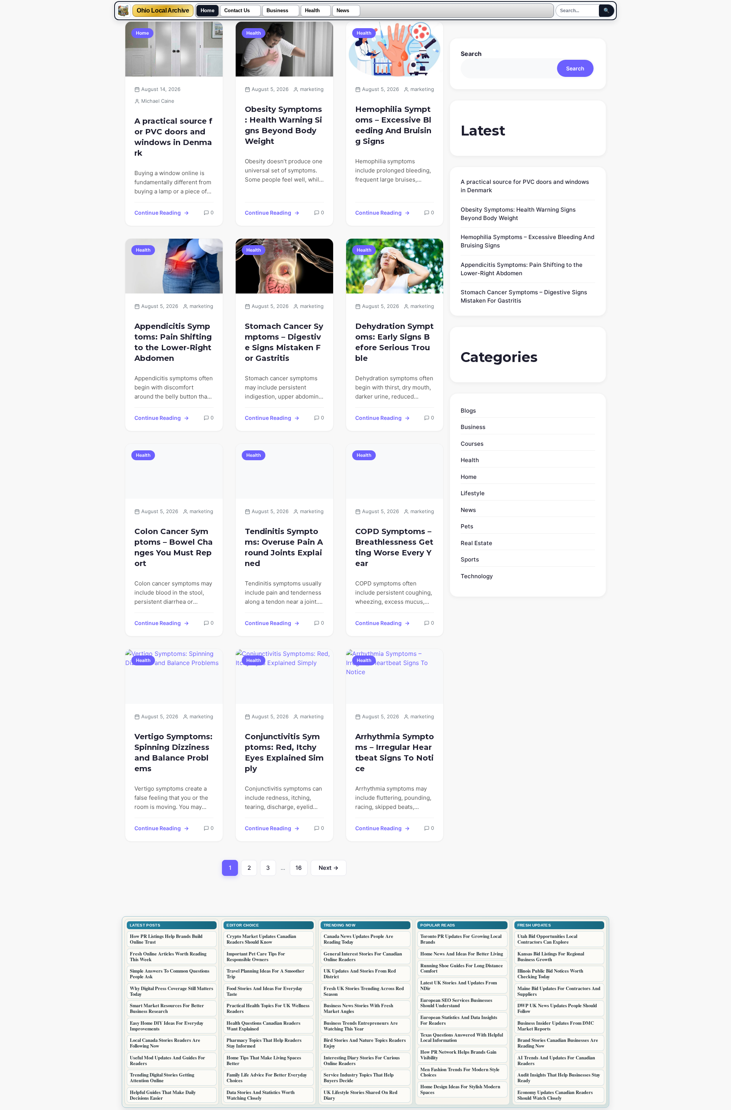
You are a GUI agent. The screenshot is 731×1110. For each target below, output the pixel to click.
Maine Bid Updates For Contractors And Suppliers (558, 991)
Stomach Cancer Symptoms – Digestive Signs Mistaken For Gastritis (284, 342)
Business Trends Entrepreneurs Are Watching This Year (361, 1025)
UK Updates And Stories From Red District (360, 973)
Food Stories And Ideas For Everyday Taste (264, 991)
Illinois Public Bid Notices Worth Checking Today (550, 973)
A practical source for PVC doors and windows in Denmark (173, 137)
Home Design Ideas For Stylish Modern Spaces (460, 1089)
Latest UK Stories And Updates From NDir (458, 985)
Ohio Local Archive (163, 11)
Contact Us (237, 10)
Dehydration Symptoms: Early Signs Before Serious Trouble (394, 342)
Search (471, 53)
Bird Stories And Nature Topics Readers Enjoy (365, 1043)
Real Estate (476, 543)
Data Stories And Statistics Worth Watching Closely (261, 1095)
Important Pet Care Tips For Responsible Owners (256, 956)
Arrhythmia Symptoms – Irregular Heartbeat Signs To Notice (394, 752)
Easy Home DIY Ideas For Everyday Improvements (166, 1025)
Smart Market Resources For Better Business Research (167, 1008)
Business (277, 10)
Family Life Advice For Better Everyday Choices (267, 1077)
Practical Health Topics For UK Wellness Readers (268, 1008)
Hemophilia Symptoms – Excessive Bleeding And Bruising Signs (393, 125)
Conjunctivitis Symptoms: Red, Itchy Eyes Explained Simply (284, 752)
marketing (312, 89)
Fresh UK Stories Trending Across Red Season (364, 991)
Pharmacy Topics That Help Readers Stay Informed (264, 1043)
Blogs (468, 410)
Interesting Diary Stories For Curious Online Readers (362, 1060)
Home (207, 10)
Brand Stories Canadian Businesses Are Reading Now (557, 1043)
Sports (470, 559)
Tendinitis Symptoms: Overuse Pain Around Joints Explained (284, 547)
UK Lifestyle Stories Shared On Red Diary (360, 1095)
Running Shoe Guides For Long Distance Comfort (461, 968)
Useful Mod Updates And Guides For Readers (167, 1060)
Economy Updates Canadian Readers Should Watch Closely (555, 1095)
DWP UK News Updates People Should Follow (557, 1008)
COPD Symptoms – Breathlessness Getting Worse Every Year (394, 547)
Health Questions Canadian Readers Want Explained (263, 1025)
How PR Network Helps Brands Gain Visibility (458, 1054)
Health (312, 10)
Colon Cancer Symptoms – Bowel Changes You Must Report (173, 547)
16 (301, 870)
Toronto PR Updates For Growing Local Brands (460, 939)
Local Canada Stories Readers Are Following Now (165, 1043)
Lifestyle (473, 493)
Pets (467, 526)
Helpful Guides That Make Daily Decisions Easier (163, 1095)
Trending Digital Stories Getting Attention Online (162, 1077)
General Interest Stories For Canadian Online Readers (363, 956)
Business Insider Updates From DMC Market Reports (555, 1025)
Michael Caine (157, 101)
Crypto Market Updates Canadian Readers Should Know (261, 939)
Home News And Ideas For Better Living (461, 953)
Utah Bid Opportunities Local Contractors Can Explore (547, 939)
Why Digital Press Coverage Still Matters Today (171, 991)
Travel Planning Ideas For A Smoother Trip (266, 973)
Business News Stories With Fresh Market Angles (358, 1008)
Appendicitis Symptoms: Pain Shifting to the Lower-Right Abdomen (173, 342)
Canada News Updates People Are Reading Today (358, 939)
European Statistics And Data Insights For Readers (458, 1020)
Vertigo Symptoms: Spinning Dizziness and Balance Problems (173, 752)
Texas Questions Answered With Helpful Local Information (461, 1037)
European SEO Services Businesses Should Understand (456, 1003)
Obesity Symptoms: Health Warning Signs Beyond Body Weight (283, 125)
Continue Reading (157, 212)
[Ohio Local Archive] (124, 10)
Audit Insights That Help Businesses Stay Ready (558, 1077)
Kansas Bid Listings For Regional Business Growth (550, 956)
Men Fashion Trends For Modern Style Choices (460, 1072)
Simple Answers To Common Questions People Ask (169, 973)
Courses (472, 443)
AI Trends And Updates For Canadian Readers (556, 1060)
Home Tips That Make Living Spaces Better (264, 1060)
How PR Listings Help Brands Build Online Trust (166, 939)
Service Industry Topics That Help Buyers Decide (359, 1077)
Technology (477, 576)
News (343, 10)
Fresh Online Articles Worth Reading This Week (168, 956)
